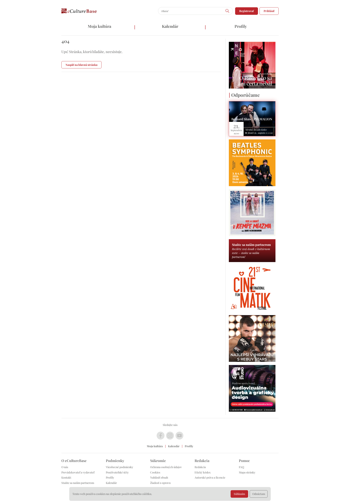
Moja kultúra (99, 26)
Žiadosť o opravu (160, 483)
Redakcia (200, 467)
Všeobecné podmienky (119, 467)
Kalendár (170, 26)
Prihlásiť (269, 11)
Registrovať (246, 11)
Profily (241, 26)
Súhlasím (239, 494)
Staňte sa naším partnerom (77, 483)
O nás (64, 467)
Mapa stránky (247, 472)
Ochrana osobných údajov (166, 467)
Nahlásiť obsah (159, 477)
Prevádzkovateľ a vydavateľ (77, 472)
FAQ (241, 467)
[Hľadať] (227, 11)
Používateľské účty (117, 472)
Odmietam (258, 494)
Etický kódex (203, 472)
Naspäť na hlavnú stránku (81, 65)
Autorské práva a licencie (210, 477)
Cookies (155, 472)
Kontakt (66, 477)
